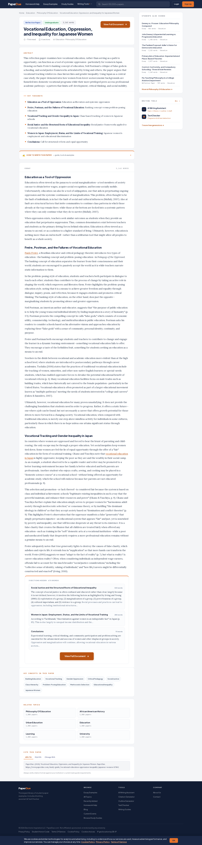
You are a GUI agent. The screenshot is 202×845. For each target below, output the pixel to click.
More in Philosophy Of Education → (157, 89)
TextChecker (123, 805)
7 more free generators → (153, 125)
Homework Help (33, 4)
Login (176, 4)
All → (177, 101)
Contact (156, 797)
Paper (14, 4)
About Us (157, 792)
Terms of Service (119, 842)
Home (21, 13)
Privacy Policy (103, 842)
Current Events (90, 814)
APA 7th (28, 757)
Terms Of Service (58, 832)
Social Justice (113, 679)
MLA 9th (38, 757)
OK (173, 840)
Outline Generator (126, 801)
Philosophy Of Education (47, 13)
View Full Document (114, 24)
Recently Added (90, 801)
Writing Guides (124, 809)
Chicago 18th (50, 757)
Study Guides (67, 4)
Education (30, 13)
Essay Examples (50, 4)
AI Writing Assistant (126, 792)
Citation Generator (126, 797)
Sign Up (188, 4)
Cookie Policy (88, 842)
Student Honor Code (40, 832)
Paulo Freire (31, 252)
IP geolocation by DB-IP (107, 832)
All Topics (88, 797)
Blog (86, 809)
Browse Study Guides (93, 818)
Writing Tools (83, 4)
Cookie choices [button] (88, 832)
